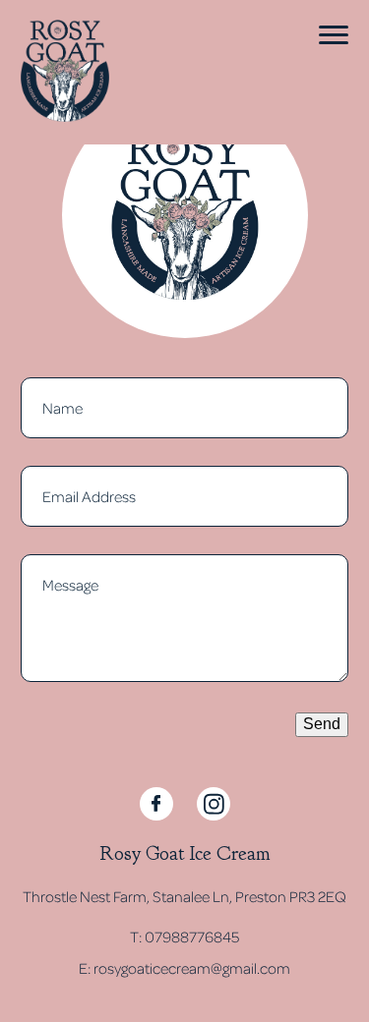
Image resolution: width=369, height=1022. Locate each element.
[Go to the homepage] (65, 72)
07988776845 (192, 936)
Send (321, 723)
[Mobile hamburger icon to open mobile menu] (333, 34)
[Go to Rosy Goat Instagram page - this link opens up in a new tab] (213, 804)
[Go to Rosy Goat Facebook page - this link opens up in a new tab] (156, 804)
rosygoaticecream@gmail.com (191, 968)
